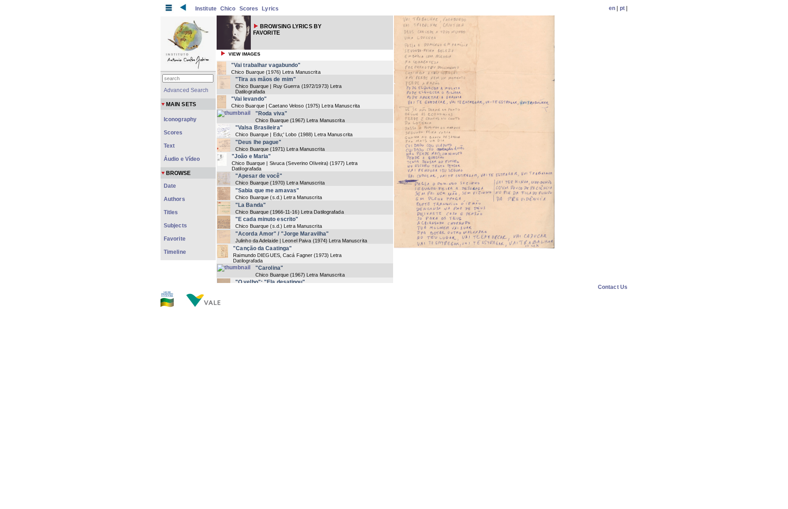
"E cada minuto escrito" (266, 219)
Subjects (175, 225)
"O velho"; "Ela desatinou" (270, 282)
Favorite (175, 239)
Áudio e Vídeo (182, 159)
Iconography (180, 119)
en (612, 8)
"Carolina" (269, 268)
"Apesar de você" (259, 176)
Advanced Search (186, 90)
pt (622, 8)
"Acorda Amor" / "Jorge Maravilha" (282, 234)
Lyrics (270, 8)
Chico (228, 8)
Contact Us (612, 287)
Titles (171, 212)
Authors (174, 199)
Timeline (175, 252)
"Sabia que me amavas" (267, 190)
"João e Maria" (251, 156)
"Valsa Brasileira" (259, 127)
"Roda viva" (271, 113)
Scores (249, 8)
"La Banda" (250, 205)
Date (170, 186)
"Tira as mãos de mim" (265, 79)
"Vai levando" (249, 99)
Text (169, 146)
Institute (206, 8)
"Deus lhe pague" (258, 142)
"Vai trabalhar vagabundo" (266, 65)
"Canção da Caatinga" (262, 248)
